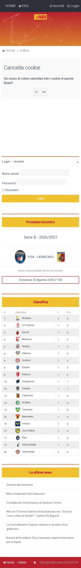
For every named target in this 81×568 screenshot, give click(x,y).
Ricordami (11, 190)
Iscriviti (19, 161)
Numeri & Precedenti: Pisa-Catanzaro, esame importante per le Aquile (40, 539)
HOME (10, 6)
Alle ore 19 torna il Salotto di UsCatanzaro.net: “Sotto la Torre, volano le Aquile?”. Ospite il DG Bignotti (39, 513)
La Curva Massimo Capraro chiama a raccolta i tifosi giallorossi (37, 526)
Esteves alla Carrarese (19, 484)
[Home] (40, 17)
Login (6, 161)
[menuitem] (23, 6)
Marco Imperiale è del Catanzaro (25, 493)
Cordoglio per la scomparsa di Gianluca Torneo (33, 502)
